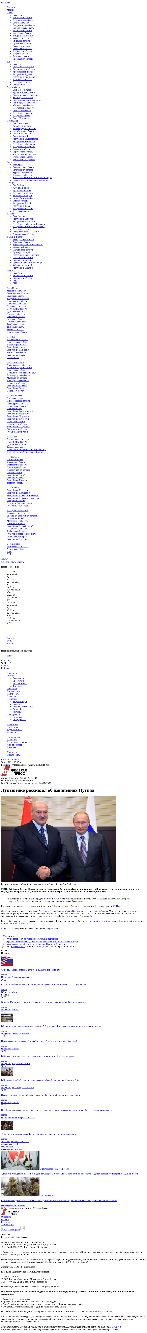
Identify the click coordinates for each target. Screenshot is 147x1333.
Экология (11, 696)
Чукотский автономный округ (27, 262)
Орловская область (22, 43)
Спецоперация (47, 1195)
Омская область (20, 200)
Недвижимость (20, 683)
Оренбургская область (23, 131)
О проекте (6, 1217)
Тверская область (21, 53)
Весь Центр (18, 15)
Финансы (17, 686)
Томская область (21, 211)
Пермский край (20, 136)
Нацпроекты (13, 694)
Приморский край (21, 252)
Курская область (21, 38)
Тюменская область (22, 175)
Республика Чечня (22, 229)
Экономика (18, 678)
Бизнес (10, 675)
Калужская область (22, 33)
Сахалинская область (23, 257)
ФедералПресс (18, 946)
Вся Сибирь (18, 185)
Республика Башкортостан (25, 139)
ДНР (15, 283)
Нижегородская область (24, 128)
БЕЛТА (116, 906)
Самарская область (22, 149)
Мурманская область (23, 105)
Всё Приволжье (20, 123)
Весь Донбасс (19, 273)
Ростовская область (22, 79)
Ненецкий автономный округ (27, 100)
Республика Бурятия (23, 268)
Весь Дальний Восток (23, 239)
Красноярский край (22, 195)
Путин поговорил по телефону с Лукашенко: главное (32, 939)
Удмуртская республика (24, 154)
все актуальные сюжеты (13, 1205)
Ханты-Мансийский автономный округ (32, 177)
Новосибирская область (24, 198)
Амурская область (21, 242)
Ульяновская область (23, 157)
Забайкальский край (22, 265)
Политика (12, 673)
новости (5, 665)
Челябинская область (23, 170)
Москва (10, 10)
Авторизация (7, 1224)
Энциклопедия (20, 701)
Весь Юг (17, 64)
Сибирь (10, 182)
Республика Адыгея (22, 74)
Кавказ (10, 213)
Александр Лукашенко (50, 911)
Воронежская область (23, 28)
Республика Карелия (23, 113)
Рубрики (5, 668)
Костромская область (23, 35)
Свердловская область (23, 167)
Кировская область (22, 126)
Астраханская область (23, 66)
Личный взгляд (20, 709)
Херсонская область (22, 278)
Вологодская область (23, 97)
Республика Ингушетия (24, 221)
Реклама (11, 638)
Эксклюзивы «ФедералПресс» (55, 1169)
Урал (9, 162)
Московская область (22, 17)
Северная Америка (20, 977)
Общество (12, 688)
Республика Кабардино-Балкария (29, 224)
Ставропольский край (23, 234)
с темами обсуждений (97, 921)
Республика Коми (21, 115)
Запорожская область (23, 275)
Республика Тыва (21, 206)
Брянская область (21, 22)
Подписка (17, 717)
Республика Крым (21, 82)
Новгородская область (23, 108)
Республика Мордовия (24, 144)
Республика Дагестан (23, 219)
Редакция (5, 1222)
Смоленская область (22, 48)
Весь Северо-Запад (22, 90)
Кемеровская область (23, 193)
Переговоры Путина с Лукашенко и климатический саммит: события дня (42, 941)
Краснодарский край (23, 72)
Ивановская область (22, 30)
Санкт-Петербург (21, 118)
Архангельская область (24, 92)
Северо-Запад (13, 87)
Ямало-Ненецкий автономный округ (31, 180)
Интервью (18, 712)
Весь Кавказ (19, 216)
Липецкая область (21, 41)
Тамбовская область (22, 51)
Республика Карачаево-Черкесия (29, 226)
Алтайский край (21, 188)
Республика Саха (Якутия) (26, 255)
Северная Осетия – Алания (26, 231)
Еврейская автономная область (28, 244)
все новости (7, 1146)
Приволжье (12, 121)
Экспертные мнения (23, 706)
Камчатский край (21, 247)
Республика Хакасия (23, 208)
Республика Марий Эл (24, 141)
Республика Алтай (22, 203)
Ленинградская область (24, 102)
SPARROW (117, 1327)
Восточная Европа (10, 759)
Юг (8, 61)
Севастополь (19, 84)
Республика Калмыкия (24, 77)
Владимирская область (24, 25)
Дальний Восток (15, 237)
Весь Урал (18, 164)
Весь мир (11, 7)
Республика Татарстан (24, 146)
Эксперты (12, 699)
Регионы (5, 2)
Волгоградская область (24, 69)
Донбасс (11, 270)
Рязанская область (21, 46)
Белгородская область (23, 20)
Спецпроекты (13, 714)
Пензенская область (22, 133)
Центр (10, 12)
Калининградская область (25, 95)
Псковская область (22, 110)
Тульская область (21, 56)
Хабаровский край (22, 260)
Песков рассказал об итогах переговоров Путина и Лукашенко (36, 944)
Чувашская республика (24, 159)
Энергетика (18, 681)
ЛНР (15, 280)
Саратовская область (23, 151)
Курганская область (22, 172)
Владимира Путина (81, 911)
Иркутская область (22, 190)
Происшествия (14, 691)
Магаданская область (23, 250)
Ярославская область (23, 59)
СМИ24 (115, 1329)
